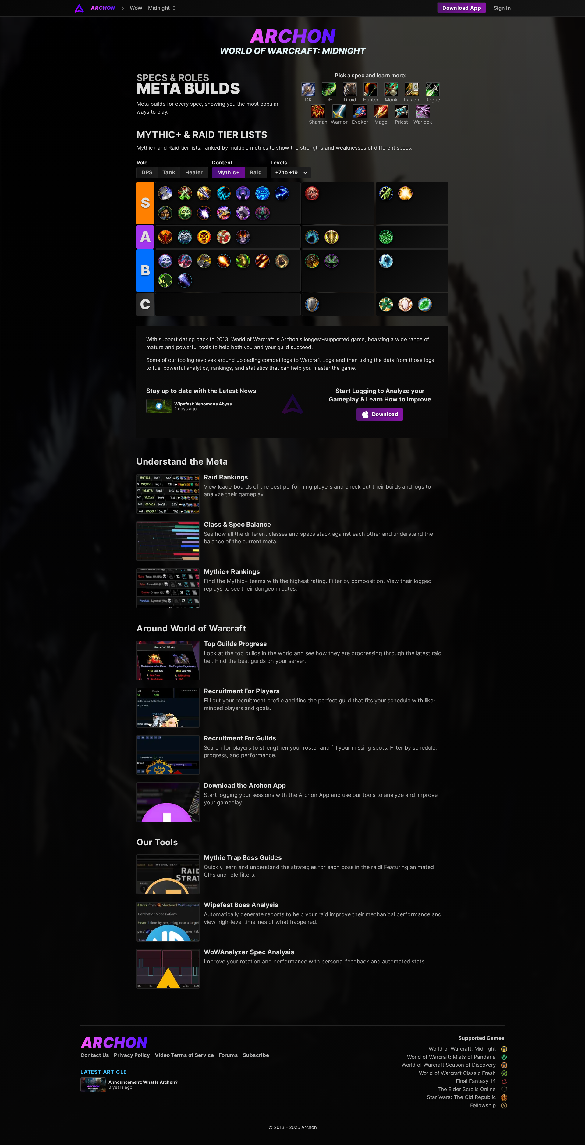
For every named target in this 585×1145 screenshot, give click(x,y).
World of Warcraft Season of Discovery (449, 1065)
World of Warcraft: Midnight (462, 1049)
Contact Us (94, 1055)
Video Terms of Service (184, 1055)
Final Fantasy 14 (476, 1081)
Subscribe (256, 1055)
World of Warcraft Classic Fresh (457, 1073)
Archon (292, 36)
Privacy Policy (132, 1055)
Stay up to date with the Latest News (201, 390)
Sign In (502, 8)
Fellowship (483, 1105)
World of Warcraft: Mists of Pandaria (451, 1057)
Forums (228, 1055)
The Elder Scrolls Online (467, 1089)
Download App (461, 8)
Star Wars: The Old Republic (461, 1097)
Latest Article (103, 1072)
